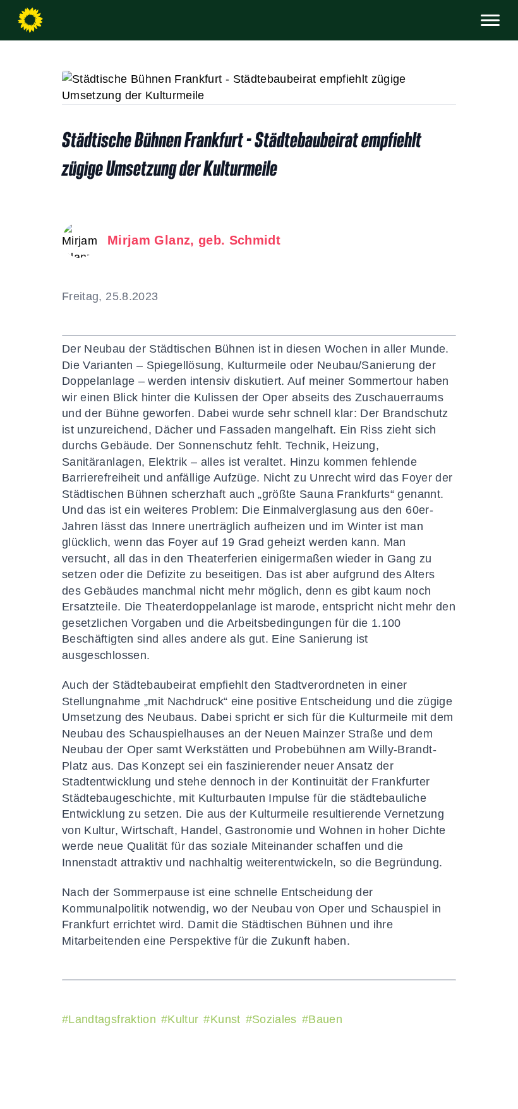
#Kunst (221, 1019)
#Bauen (322, 1019)
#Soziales (271, 1019)
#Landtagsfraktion (109, 1019)
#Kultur (179, 1019)
